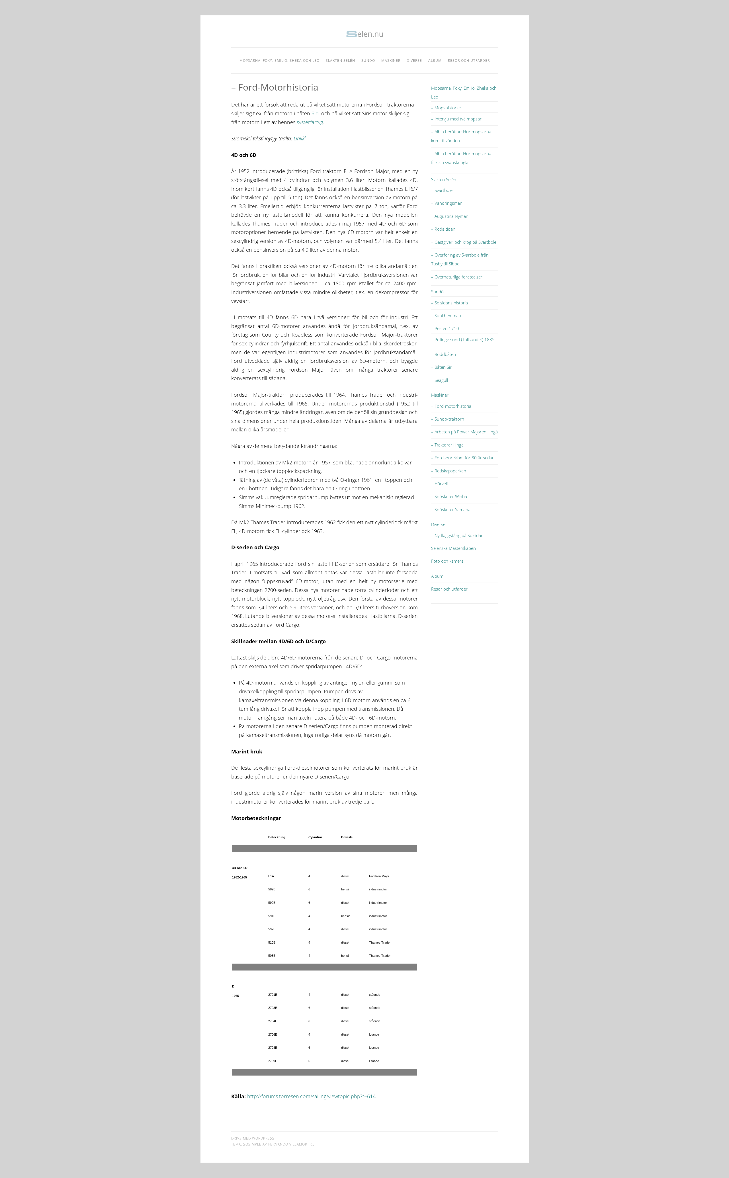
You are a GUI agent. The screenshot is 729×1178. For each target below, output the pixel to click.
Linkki (300, 138)
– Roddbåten (443, 354)
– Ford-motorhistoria (451, 406)
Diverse (414, 60)
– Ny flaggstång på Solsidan (457, 535)
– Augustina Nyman (449, 216)
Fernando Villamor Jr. (290, 1144)
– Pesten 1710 (445, 328)
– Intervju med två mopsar (456, 119)
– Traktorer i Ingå (447, 445)
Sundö (368, 60)
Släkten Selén (340, 60)
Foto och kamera (447, 561)
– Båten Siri (441, 367)
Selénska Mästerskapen (453, 548)
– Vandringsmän (446, 203)
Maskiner (390, 60)
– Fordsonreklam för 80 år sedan (463, 457)
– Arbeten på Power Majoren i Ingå (464, 432)
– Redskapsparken (448, 471)
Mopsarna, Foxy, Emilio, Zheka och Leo (279, 60)
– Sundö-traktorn (447, 419)
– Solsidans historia (449, 303)
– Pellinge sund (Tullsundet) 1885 (463, 339)
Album (435, 60)
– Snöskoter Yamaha (450, 509)
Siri (315, 113)
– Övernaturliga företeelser (456, 277)
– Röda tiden (443, 229)
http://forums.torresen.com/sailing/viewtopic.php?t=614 (311, 1096)
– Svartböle (441, 190)
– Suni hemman (446, 315)
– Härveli (439, 483)
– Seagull (439, 380)
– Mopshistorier (446, 107)
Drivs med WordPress (253, 1138)
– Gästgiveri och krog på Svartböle (463, 242)
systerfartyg (310, 122)
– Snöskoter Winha (449, 496)
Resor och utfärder (469, 60)
